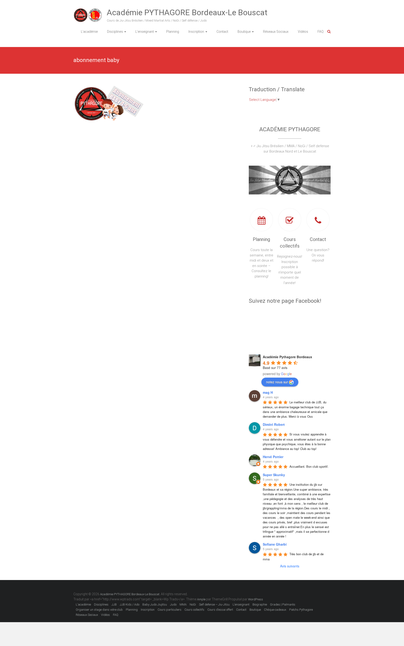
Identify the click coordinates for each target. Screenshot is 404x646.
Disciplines (115, 31)
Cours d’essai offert (220, 609)
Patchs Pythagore (301, 609)
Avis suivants (289, 566)
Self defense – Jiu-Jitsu (214, 604)
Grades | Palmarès (282, 604)
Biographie (259, 604)
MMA (183, 604)
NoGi (193, 604)
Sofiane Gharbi (275, 544)
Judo (173, 604)
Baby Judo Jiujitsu (154, 604)
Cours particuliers (169, 609)
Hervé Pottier (273, 456)
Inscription (196, 31)
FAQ (320, 31)
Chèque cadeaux (275, 609)
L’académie (89, 31)
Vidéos (303, 31)
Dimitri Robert (274, 424)
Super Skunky (274, 474)
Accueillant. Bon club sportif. (308, 466)
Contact (222, 31)
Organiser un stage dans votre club (99, 609)
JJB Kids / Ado (129, 604)
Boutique (244, 31)
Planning (172, 31)
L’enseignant (144, 31)
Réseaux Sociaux (276, 31)
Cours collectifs (194, 609)
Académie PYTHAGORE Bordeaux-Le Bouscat (187, 12)
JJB (114, 604)
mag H (268, 392)
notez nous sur (277, 382)
